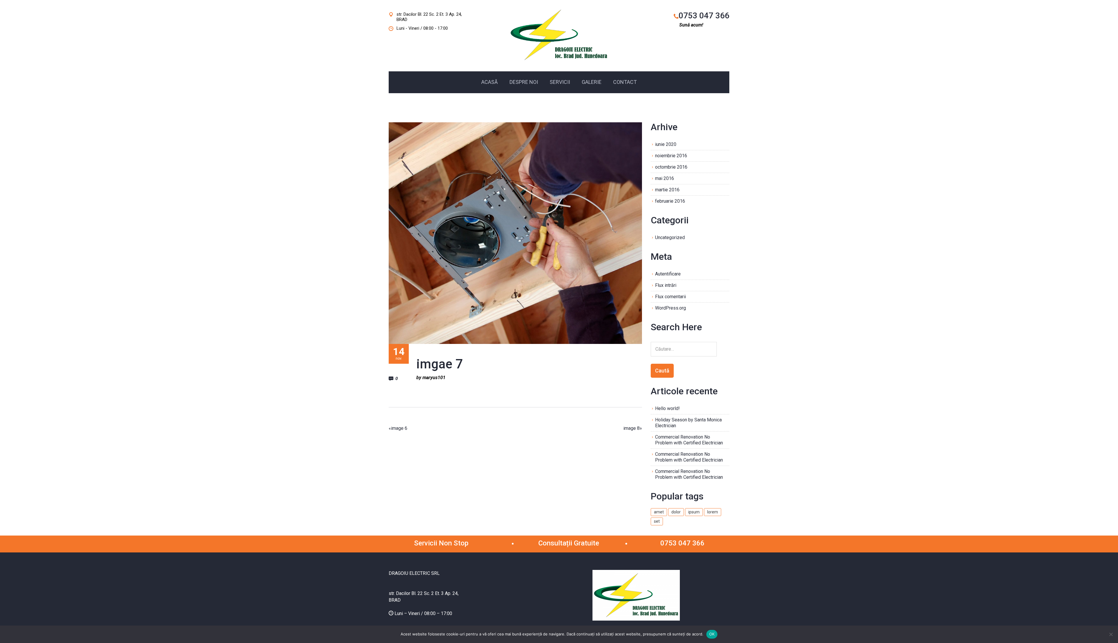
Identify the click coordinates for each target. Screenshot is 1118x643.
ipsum (694, 512)
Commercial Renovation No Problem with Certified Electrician (689, 440)
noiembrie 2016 (671, 155)
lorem (712, 512)
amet (659, 512)
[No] (1111, 634)
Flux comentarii (670, 296)
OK (712, 634)
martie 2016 (667, 189)
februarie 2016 (670, 201)
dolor (676, 512)
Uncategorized (670, 237)
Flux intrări (665, 285)
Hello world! (667, 408)
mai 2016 (664, 178)
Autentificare (668, 274)
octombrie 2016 (671, 167)
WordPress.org (670, 308)
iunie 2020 (665, 144)
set (657, 521)
